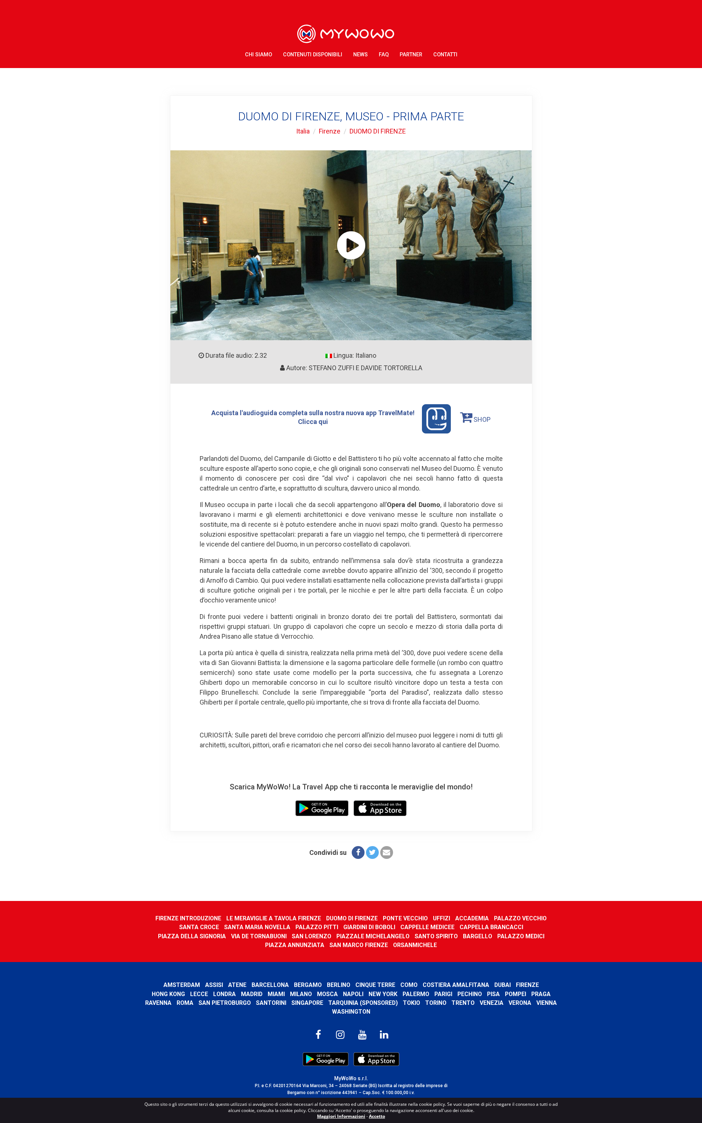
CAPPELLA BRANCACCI (491, 927)
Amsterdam (181, 984)
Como (409, 984)
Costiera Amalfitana (456, 984)
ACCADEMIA (472, 918)
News (360, 55)
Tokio (411, 1002)
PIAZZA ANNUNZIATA (294, 945)
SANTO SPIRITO (436, 936)
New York (383, 994)
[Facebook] (358, 852)
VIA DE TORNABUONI (259, 936)
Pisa (493, 994)
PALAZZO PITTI (316, 927)
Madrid (252, 994)
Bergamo (308, 984)
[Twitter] (372, 852)
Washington (351, 1011)
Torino (435, 1002)
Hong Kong (168, 994)
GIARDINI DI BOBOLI (369, 927)
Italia (303, 131)
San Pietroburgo (225, 1002)
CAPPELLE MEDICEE (427, 927)
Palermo (416, 994)
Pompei (515, 994)
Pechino (469, 994)
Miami (276, 994)
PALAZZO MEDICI (520, 936)
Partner (411, 55)
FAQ (384, 55)
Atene (237, 984)
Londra (224, 994)
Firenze (329, 131)
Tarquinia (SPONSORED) (363, 1002)
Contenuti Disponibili (312, 55)
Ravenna (158, 1002)
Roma (185, 1002)
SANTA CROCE (199, 927)
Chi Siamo (258, 55)
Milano (301, 994)
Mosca (327, 994)
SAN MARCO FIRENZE (358, 945)
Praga (541, 994)
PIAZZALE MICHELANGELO (373, 936)
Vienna (546, 1002)
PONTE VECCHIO (405, 918)
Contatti (445, 55)
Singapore (307, 1002)
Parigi (443, 994)
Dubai (502, 984)
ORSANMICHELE (415, 945)
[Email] (386, 852)
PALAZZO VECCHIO (520, 918)
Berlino (338, 984)
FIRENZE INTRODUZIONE (188, 918)
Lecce (199, 994)
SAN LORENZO (311, 936)
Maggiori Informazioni (341, 1116)
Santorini (271, 1002)
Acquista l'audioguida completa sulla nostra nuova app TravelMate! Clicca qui (313, 417)
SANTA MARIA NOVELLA (257, 927)
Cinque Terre (375, 984)
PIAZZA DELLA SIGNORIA (192, 936)
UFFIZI (441, 918)
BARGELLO (477, 936)
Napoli (353, 994)
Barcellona (270, 984)
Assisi (214, 984)
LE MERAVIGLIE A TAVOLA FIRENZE (273, 918)
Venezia (491, 1002)
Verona (520, 1002)
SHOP (481, 419)
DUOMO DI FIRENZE (378, 131)
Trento (463, 1002)
